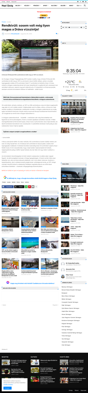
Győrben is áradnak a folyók (49, 208)
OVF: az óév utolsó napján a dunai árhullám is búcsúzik (10, 250)
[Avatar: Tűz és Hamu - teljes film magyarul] (65, 236)
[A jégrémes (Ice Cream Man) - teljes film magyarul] (65, 130)
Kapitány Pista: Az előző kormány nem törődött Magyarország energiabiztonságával (77, 120)
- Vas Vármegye (65, 339)
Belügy (17, 5)
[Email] (32, 186)
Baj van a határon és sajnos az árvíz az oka (29, 209)
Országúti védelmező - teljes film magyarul (77, 242)
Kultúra (54, 5)
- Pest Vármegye (65, 326)
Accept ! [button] (7, 388)
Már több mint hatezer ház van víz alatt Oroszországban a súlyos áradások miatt (49, 230)
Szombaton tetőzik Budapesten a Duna (7, 229)
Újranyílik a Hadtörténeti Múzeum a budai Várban (76, 361)
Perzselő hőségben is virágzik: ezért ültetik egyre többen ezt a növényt (48, 369)
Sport (45, 5)
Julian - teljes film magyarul (75, 227)
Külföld (9, 170)
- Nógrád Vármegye (66, 323)
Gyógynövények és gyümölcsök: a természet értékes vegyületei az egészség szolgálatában (47, 379)
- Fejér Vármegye (65, 305)
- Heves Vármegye (66, 314)
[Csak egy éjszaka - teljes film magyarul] (65, 204)
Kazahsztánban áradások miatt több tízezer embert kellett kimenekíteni (28, 230)
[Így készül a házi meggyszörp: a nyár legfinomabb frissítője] (6, 371)
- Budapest (64, 293)
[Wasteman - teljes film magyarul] (65, 188)
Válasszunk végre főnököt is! (48, 360)
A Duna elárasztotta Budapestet (46, 250)
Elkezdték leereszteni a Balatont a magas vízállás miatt (28, 251)
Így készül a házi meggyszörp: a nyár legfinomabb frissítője (17, 370)
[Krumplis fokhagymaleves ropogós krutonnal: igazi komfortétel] (6, 362)
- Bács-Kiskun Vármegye (68, 296)
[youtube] (83, 1)
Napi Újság (7, 5)
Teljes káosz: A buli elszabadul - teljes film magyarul (77, 219)
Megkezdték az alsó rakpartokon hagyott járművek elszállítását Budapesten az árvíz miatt (9, 273)
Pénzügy (36, 5)
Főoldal (4, 22)
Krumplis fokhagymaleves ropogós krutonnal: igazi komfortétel (19, 362)
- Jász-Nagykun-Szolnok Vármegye (71, 317)
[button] (80, 5)
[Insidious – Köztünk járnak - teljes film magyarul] (65, 212)
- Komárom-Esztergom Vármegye (70, 320)
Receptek (46, 170)
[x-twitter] (80, 1)
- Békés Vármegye (66, 299)
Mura (22, 182)
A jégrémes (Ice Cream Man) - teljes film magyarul (78, 129)
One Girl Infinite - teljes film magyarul (77, 250)
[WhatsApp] (26, 186)
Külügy (26, 5)
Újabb (4, 305)
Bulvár (63, 5)
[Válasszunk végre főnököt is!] (35, 362)
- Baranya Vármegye (66, 287)
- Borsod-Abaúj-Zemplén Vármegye (71, 290)
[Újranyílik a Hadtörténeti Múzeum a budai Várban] (64, 362)
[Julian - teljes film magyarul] (65, 229)
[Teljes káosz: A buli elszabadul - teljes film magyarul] (65, 220)
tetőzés (27, 182)
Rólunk (8, 1)
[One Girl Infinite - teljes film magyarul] (65, 252)
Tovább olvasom (8, 384)
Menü (71, 5)
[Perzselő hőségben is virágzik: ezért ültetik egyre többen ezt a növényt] (35, 370)
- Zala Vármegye (65, 345)
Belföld (4, 170)
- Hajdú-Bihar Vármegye (67, 311)
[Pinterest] (29, 186)
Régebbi (55, 305)
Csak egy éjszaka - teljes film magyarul (77, 203)
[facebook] (77, 1)
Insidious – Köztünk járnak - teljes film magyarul (78, 210)
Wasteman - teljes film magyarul (77, 186)
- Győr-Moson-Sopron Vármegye (70, 308)
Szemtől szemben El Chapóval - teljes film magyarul (76, 195)
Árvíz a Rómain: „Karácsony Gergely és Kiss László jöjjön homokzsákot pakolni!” (49, 272)
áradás (9, 22)
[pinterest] (85, 1)
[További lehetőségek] (36, 186)
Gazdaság (21, 170)
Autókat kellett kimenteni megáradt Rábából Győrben (29, 271)
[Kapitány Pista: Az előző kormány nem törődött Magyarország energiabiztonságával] (65, 120)
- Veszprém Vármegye (67, 342)
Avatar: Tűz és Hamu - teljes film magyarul (76, 235)
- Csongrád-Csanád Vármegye (69, 302)
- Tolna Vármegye (66, 335)
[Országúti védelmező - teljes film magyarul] (65, 244)
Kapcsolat (14, 1)
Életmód (39, 170)
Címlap (3, 1)
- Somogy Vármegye (66, 329)
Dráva (18, 182)
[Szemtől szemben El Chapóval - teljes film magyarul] (65, 195)
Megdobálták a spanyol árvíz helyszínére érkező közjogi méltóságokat (10, 209)
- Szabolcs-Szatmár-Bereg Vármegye (71, 332)
